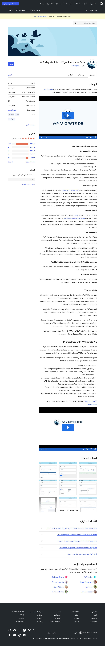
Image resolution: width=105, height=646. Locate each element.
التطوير (70, 75)
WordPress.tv (55, 621)
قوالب (77, 615)
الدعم (10, 75)
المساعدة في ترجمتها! (40, 16)
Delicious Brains (58, 577)
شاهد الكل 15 (12, 110)
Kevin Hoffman (58, 592)
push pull (11, 119)
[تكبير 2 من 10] (74, 465)
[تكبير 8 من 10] (74, 500)
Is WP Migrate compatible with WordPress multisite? (77, 535)
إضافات (76, 618)
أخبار (95, 615)
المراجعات (81, 75)
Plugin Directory (91, 10)
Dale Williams (59, 587)
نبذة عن (94, 612)
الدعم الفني (57, 615)
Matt (21, 615)
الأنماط (76, 621)
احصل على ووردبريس (10, 3)
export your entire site (70, 190)
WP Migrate (48, 89)
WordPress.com (18, 612)
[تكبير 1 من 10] (94, 465)
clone (17, 115)
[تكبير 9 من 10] (55, 500)
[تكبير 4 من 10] (94, 482)
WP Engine (75, 66)
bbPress (21, 618)
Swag (39, 621)
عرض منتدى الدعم (28, 184)
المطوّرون (57, 618)
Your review (30, 162)
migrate (11, 115)
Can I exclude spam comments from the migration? (77, 541)
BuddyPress (20, 621)
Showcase (75, 612)
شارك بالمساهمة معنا (36, 612)
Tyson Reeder (87, 592)
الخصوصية (94, 621)
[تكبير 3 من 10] (55, 465)
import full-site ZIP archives (74, 218)
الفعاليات (39, 615)
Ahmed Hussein (58, 582)
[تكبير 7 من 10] (94, 500)
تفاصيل (92, 75)
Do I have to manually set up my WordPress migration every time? (72, 528)
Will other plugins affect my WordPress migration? (78, 548)
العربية (75, 633)
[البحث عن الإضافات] (75, 23)
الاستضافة (94, 618)
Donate (39, 618)
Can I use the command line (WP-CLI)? (82, 554)
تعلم (59, 612)
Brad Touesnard (86, 582)
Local (76, 215)
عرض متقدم (30, 125)
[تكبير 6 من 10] (55, 482)
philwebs (89, 587)
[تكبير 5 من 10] (74, 482)
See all (10, 162)
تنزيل (11, 64)
